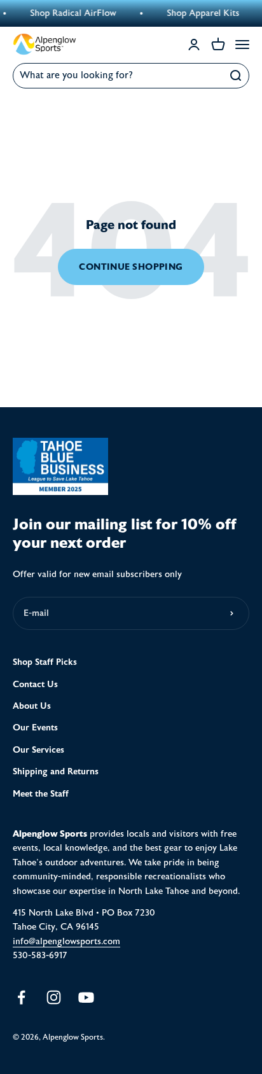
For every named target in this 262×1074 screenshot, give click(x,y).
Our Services (38, 749)
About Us (32, 706)
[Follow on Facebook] (21, 997)
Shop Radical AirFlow (70, 13)
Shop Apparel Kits (200, 13)
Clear (208, 75)
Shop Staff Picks (45, 662)
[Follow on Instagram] (53, 997)
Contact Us (35, 684)
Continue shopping (131, 267)
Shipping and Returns (56, 771)
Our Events (35, 727)
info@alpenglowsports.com (66, 942)
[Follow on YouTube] (86, 997)
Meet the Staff (41, 793)
